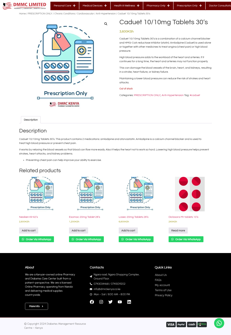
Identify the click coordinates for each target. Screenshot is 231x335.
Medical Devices (92, 5)
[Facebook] (92, 302)
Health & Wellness (124, 5)
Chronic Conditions (64, 13)
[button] (106, 24)
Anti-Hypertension (106, 13)
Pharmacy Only (156, 5)
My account (162, 285)
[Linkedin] (129, 302)
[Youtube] (120, 302)
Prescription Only (187, 5)
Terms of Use (163, 290)
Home (22, 13)
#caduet (195, 95)
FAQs (158, 280)
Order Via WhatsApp (38, 239)
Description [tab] (31, 119)
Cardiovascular (85, 13)
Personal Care (62, 5)
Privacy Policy (163, 295)
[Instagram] (101, 302)
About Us (161, 275)
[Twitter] (110, 302)
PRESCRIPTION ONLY (40, 13)
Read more (178, 230)
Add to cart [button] (29, 230)
